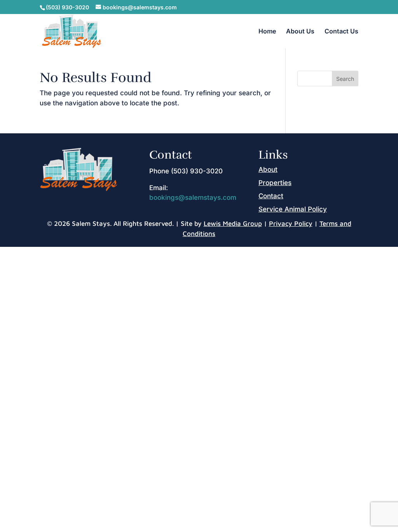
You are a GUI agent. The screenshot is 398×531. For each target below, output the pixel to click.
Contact (270, 196)
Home (267, 31)
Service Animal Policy (292, 209)
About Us (300, 31)
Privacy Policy (290, 223)
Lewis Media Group (233, 223)
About (268, 169)
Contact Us (341, 31)
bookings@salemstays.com (192, 197)
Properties (275, 183)
